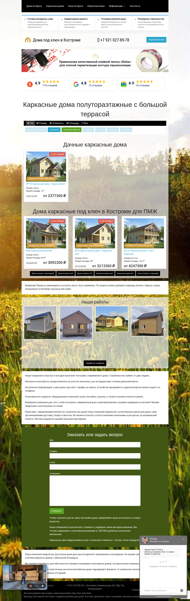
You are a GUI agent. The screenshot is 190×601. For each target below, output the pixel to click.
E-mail (52, 462)
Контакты (135, 6)
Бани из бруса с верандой (148, 273)
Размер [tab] (43, 123)
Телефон (53, 451)
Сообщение (55, 473)
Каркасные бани (96, 6)
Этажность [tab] (58, 123)
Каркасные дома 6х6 (104, 273)
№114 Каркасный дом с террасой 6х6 (45, 184)
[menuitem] (34, 6)
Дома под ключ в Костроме (56, 40)
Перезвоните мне (156, 40)
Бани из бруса (75, 6)
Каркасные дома (55, 6)
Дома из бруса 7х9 (84, 273)
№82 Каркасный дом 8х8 (39, 250)
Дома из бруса (34, 6)
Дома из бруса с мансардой (43, 273)
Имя (51, 440)
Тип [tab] (31, 123)
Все (86, 123)
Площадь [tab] (74, 123)
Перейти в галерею (94, 363)
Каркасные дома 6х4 (125, 273)
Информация (116, 6)
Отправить (57, 511)
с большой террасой (71, 130)
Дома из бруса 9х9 (65, 273)
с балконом (54, 130)
